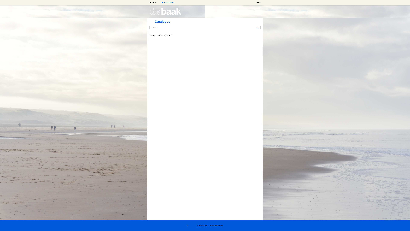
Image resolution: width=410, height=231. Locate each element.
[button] (153, 2)
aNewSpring (192, 225)
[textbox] (205, 28)
